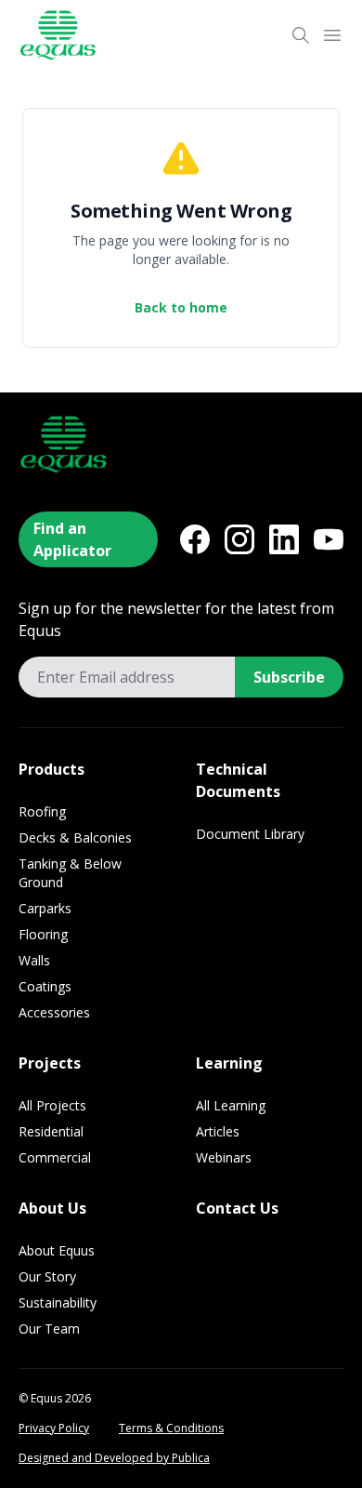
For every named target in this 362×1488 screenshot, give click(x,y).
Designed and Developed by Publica (114, 1458)
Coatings (45, 986)
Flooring (43, 934)
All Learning (230, 1105)
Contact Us (237, 1208)
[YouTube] (328, 539)
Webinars (224, 1157)
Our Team (49, 1328)
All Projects (52, 1105)
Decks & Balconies (75, 837)
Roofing (42, 811)
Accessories (54, 1012)
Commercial (55, 1157)
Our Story (47, 1276)
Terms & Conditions (171, 1428)
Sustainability (58, 1302)
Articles (217, 1131)
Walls (34, 960)
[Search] (300, 35)
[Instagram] (239, 539)
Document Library (250, 834)
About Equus (57, 1250)
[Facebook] (195, 539)
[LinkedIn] (284, 539)
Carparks (45, 908)
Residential (51, 1131)
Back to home (181, 307)
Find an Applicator (72, 539)
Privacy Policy (54, 1428)
